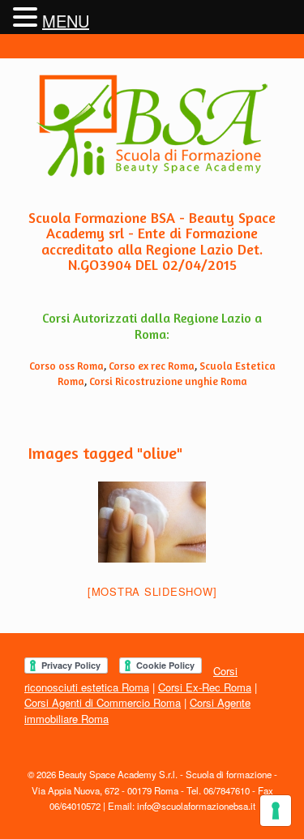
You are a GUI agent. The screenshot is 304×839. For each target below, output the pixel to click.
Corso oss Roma (66, 365)
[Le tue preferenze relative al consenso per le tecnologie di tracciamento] (275, 810)
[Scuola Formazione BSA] (152, 126)
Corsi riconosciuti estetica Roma (131, 679)
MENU (65, 20)
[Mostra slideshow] (152, 591)
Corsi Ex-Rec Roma (204, 687)
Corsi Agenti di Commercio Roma (102, 702)
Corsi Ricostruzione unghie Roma (168, 381)
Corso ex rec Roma (152, 365)
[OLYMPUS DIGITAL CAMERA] (152, 522)
